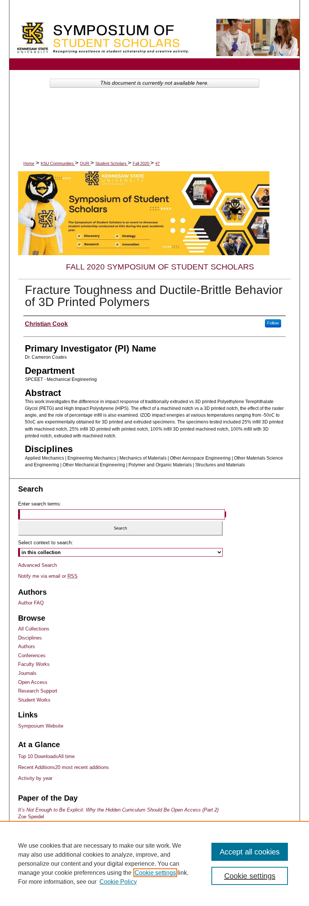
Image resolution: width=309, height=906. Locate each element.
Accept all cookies (250, 852)
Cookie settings (155, 872)
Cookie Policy (118, 882)
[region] (154, 863)
